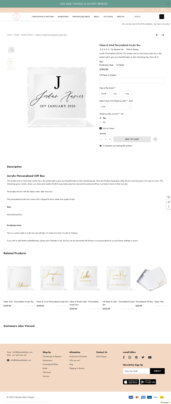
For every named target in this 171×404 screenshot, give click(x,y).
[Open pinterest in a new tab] (136, 357)
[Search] (161, 16)
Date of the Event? (107, 88)
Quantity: (102, 133)
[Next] (162, 35)
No (104, 122)
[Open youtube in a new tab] (149, 357)
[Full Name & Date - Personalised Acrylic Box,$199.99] (118, 278)
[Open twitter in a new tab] (143, 357)
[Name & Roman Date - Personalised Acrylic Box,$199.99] (85, 278)
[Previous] (158, 35)
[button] (167, 3)
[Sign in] (152, 10)
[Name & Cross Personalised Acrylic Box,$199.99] (52, 278)
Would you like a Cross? (111, 114)
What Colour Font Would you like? (116, 101)
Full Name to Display (108, 75)
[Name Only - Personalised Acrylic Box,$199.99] (19, 278)
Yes (104, 118)
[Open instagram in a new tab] (129, 357)
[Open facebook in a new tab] (123, 357)
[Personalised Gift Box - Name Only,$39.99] (152, 278)
